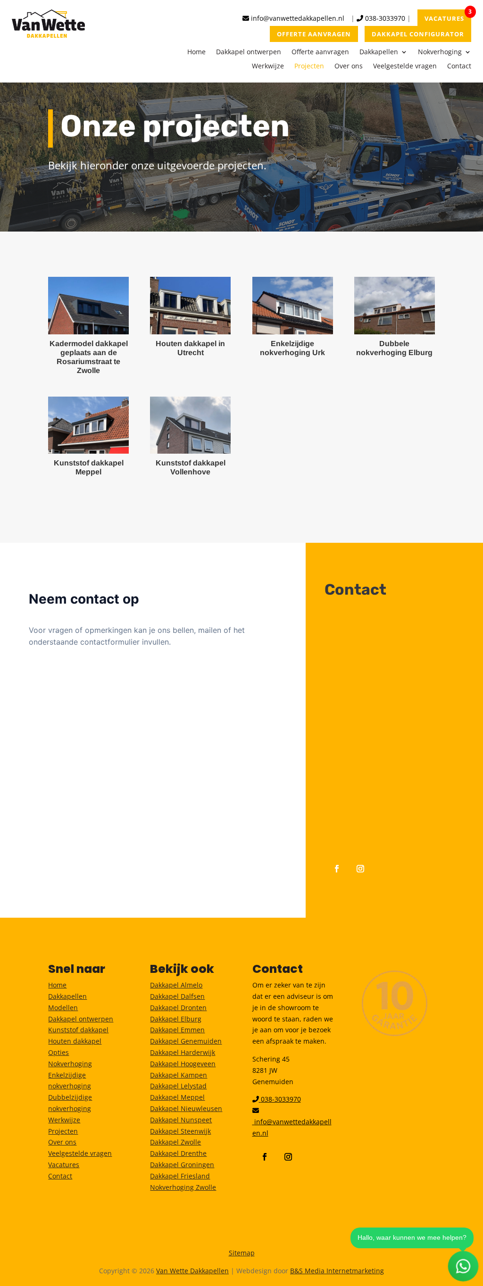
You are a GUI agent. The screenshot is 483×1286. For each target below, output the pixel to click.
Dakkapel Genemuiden (186, 1041)
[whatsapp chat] (463, 1266)
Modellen (63, 1007)
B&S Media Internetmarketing (337, 1270)
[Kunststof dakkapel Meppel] (88, 425)
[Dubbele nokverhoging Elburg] (394, 305)
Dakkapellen (378, 52)
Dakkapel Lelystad (178, 1085)
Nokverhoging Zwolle (183, 1187)
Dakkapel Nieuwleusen (186, 1108)
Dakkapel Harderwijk (182, 1052)
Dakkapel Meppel (177, 1097)
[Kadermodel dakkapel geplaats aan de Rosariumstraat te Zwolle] (88, 305)
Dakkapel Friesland (180, 1175)
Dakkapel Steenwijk (180, 1131)
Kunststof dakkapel (78, 1029)
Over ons (348, 66)
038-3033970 (384, 18)
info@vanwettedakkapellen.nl (296, 18)
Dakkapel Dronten (178, 1007)
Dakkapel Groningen (182, 1164)
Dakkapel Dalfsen (177, 996)
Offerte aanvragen (320, 52)
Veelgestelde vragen (405, 66)
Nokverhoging (440, 52)
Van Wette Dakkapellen (192, 1270)
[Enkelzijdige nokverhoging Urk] (292, 305)
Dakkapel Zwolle (175, 1141)
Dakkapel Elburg (175, 1018)
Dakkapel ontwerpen (248, 52)
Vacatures (63, 1164)
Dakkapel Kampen (178, 1074)
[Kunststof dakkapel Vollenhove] (190, 425)
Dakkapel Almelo (176, 984)
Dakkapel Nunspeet (181, 1119)
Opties (58, 1052)
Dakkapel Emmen (177, 1029)
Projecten (309, 66)
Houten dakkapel (74, 1041)
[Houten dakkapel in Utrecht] (190, 305)
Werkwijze (268, 66)
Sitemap (242, 1252)
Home (196, 52)
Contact (459, 66)
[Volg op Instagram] (360, 868)
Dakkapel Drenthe (178, 1153)
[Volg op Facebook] (337, 868)
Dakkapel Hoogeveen (183, 1063)
